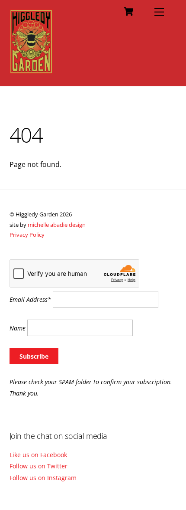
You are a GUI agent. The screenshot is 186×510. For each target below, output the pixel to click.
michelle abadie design (57, 225)
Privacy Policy (27, 235)
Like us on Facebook (38, 455)
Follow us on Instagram (43, 478)
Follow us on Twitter (38, 466)
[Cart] (128, 11)
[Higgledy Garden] (31, 70)
